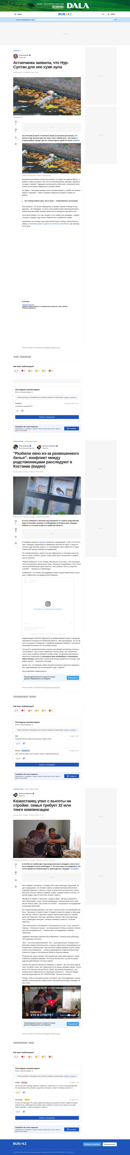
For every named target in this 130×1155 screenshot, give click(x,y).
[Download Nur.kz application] (65, 5)
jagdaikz (42, 542)
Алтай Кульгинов (25, 357)
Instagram (73, 428)
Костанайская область (21, 696)
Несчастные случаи (31, 789)
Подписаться (72, 678)
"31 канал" (74, 869)
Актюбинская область (20, 1043)
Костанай (32, 696)
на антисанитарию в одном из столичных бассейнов (48, 224)
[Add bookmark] (15, 144)
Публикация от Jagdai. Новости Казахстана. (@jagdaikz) (48, 634)
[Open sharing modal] (15, 137)
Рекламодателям (109, 1144)
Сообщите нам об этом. (51, 347)
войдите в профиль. (70, 397)
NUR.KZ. (76, 140)
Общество (16, 50)
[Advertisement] (65, 33)
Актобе (31, 1043)
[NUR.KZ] (65, 14)
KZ (103, 14)
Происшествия (18, 441)
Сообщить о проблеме (92, 1144)
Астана (16, 357)
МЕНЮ (20, 14)
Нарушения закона (31, 441)
